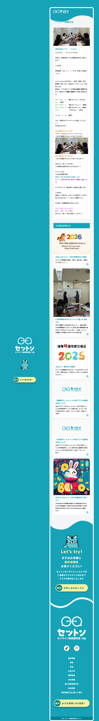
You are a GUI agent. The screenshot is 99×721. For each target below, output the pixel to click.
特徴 (71, 662)
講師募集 (71, 675)
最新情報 (71, 658)
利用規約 (71, 688)
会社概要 (71, 679)
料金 (71, 666)
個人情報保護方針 (72, 684)
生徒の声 (71, 671)
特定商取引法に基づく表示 (71, 692)
